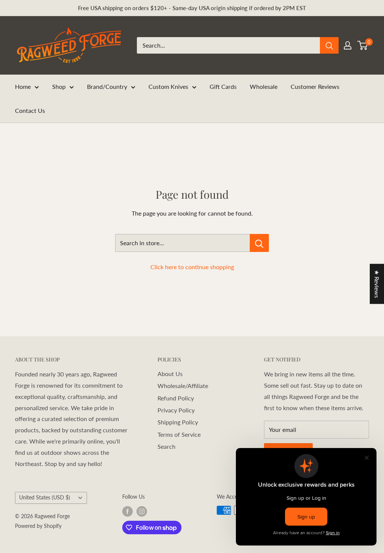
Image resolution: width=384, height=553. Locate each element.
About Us (170, 373)
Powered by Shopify (38, 526)
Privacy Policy (176, 410)
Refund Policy (176, 398)
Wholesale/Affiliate (183, 385)
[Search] (329, 45)
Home (23, 86)
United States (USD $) (44, 498)
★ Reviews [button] (377, 284)
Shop (59, 86)
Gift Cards (223, 86)
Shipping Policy (178, 422)
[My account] (347, 45)
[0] (363, 45)
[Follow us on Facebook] (127, 511)
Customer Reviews (315, 86)
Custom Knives (168, 86)
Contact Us (30, 110)
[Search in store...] (259, 243)
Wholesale (264, 86)
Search (167, 446)
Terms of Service (179, 434)
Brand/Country (107, 86)
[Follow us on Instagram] (141, 511)
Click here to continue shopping (192, 266)
